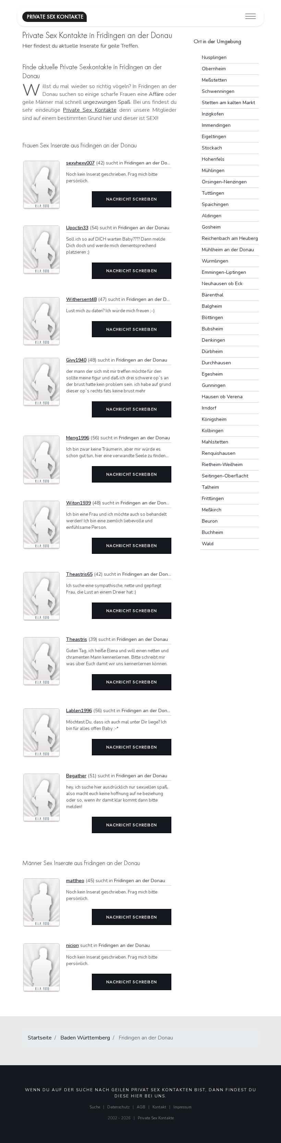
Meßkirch (211, 510)
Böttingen (212, 317)
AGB (141, 1107)
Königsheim (214, 419)
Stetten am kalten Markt (228, 102)
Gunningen (213, 385)
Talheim (210, 487)
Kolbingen (212, 430)
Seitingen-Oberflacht (225, 476)
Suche (94, 1107)
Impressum (182, 1107)
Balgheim (212, 306)
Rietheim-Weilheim (222, 464)
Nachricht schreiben (131, 199)
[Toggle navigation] (250, 17)
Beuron (210, 521)
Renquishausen (218, 453)
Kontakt (159, 1107)
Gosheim (211, 227)
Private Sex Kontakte (89, 110)
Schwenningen (218, 91)
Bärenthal (212, 295)
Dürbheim (212, 351)
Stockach (212, 148)
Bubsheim (212, 329)
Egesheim (212, 374)
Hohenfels (213, 159)
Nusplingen (214, 57)
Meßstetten (214, 80)
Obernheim (214, 68)
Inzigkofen (213, 114)
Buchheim (212, 532)
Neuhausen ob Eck (222, 283)
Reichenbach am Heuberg (230, 238)
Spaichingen (215, 204)
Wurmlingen (215, 261)
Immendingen (216, 125)
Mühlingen (213, 170)
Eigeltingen (214, 136)
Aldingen (211, 215)
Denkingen (213, 340)
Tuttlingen (213, 193)
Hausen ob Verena (222, 396)
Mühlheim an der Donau (228, 249)
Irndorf (209, 408)
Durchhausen (216, 363)
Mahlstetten (215, 442)
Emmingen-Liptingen (224, 272)
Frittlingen (213, 498)
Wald (207, 543)
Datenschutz (118, 1107)
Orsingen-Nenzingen (224, 182)
